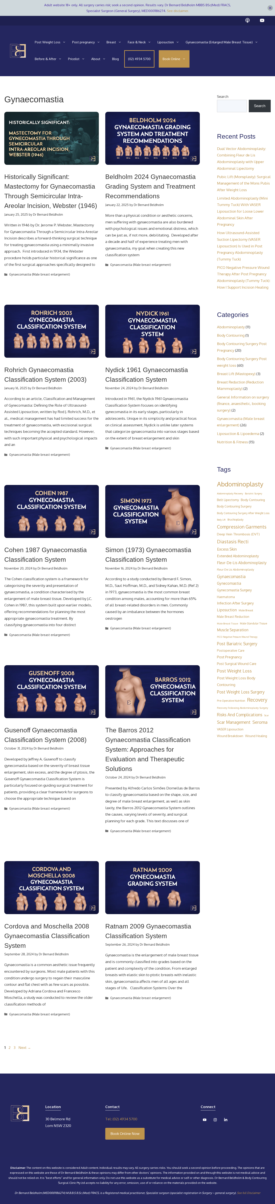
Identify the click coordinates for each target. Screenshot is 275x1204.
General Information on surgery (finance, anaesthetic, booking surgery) (243, 403)
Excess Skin (227, 549)
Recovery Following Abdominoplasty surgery (242, 707)
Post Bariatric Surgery (237, 643)
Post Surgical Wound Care (236, 664)
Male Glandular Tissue (253, 623)
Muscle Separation (232, 629)
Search (222, 96)
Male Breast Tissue (227, 623)
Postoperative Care (230, 650)
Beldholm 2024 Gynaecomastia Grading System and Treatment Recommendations (150, 186)
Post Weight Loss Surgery (241, 691)
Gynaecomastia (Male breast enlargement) (39, 274)
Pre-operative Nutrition (231, 700)
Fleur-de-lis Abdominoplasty (242, 562)
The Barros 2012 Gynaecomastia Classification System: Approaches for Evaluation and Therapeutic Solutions (148, 749)
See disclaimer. (178, 11)
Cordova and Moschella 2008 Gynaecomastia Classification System (47, 936)
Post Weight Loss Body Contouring (236, 681)
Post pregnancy (83, 42)
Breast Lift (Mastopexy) (236, 373)
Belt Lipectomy (228, 500)
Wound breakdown (230, 736)
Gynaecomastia (231, 576)
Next (24, 1047)
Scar (266, 715)
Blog (115, 59)
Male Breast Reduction (233, 616)
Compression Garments (241, 527)
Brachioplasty (235, 519)
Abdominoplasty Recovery (230, 493)
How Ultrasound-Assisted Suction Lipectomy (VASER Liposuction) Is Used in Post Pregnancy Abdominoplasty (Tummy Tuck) (240, 245)
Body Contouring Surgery (234, 506)
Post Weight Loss (47, 42)
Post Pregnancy (229, 657)
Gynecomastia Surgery (234, 590)
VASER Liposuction (230, 729)
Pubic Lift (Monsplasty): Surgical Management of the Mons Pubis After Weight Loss (244, 183)
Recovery (257, 700)
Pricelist (73, 59)
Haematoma (226, 597)
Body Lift (221, 519)
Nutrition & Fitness (232, 442)
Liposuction (165, 42)
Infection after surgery (235, 603)
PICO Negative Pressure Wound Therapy (237, 636)
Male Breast (246, 610)
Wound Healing (256, 736)
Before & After (45, 59)
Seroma (259, 722)
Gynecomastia (229, 583)
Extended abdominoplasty (238, 556)
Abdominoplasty (231, 327)
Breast (111, 42)
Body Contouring (230, 335)
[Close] (270, 8)
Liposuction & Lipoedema (238, 433)
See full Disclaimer (248, 1193)
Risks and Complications (239, 714)
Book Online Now (124, 1133)
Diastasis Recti (233, 541)
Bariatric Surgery (253, 493)
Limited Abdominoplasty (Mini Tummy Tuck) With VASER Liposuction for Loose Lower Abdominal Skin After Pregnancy (242, 211)
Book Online (171, 59)
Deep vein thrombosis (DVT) (238, 534)
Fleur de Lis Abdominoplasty (235, 569)
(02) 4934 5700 (139, 59)
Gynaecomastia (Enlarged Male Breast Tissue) (219, 42)
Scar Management (234, 722)
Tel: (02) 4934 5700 (121, 1119)
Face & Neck (137, 42)
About (95, 59)
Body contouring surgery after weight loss (243, 513)
